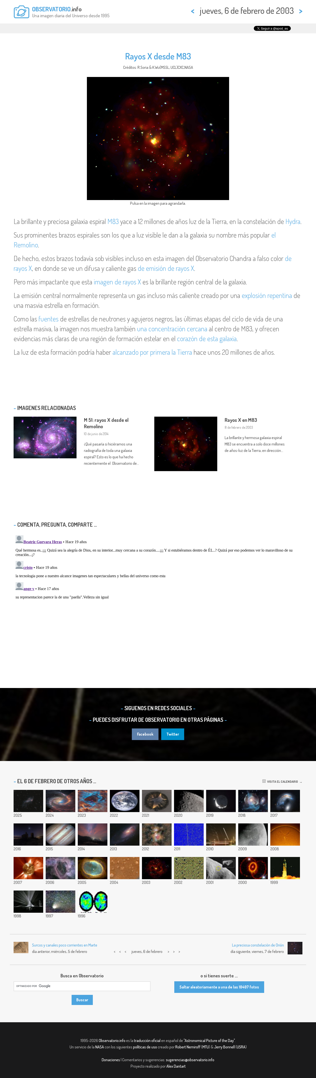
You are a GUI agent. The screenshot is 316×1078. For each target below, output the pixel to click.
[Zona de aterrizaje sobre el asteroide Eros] (221, 868)
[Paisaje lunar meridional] (189, 801)
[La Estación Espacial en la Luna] (253, 834)
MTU (205, 1046)
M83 (113, 221)
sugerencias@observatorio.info (190, 1059)
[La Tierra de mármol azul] (124, 801)
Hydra (292, 221)
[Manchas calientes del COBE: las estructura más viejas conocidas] (92, 902)
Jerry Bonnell (224, 1046)
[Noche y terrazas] (92, 834)
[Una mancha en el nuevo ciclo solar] (285, 834)
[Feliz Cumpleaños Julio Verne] (28, 902)
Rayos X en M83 (241, 420)
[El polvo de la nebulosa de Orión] (157, 834)
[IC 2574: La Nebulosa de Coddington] (28, 801)
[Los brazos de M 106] (124, 834)
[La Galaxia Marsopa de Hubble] (285, 801)
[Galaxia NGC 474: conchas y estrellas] (253, 801)
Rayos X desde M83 (158, 56)
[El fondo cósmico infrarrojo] (189, 868)
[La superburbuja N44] (60, 868)
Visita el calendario (282, 781)
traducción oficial (147, 1040)
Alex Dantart (176, 1066)
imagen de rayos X (117, 281)
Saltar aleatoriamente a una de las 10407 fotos (219, 987)
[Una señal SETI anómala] (189, 834)
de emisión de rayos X (166, 268)
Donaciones (111, 1059)
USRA (241, 1046)
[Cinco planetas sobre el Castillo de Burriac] (28, 834)
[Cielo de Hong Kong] (221, 834)
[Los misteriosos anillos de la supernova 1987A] (253, 868)
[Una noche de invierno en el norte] (157, 801)
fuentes (49, 318)
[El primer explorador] (285, 868)
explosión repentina (267, 295)
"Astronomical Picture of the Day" (209, 1040)
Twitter (172, 734)
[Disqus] (158, 595)
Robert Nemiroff (187, 1046)
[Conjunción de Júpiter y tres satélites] (60, 834)
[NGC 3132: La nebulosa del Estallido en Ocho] (92, 868)
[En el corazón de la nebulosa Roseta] (92, 801)
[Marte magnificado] (124, 868)
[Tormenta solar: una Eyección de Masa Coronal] (28, 868)
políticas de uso (145, 1046)
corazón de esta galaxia (207, 338)
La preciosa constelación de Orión (258, 945)
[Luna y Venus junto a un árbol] (221, 801)
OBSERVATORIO (51, 9)
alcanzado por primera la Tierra (152, 352)
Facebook (145, 734)
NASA (99, 1046)
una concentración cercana (172, 328)
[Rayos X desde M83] (157, 868)
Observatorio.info (112, 1040)
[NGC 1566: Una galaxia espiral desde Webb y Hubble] (60, 801)
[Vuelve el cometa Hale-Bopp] (60, 902)
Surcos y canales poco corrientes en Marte (64, 945)
